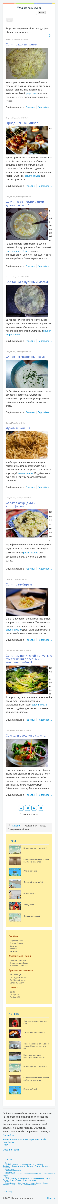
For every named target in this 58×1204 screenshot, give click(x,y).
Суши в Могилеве (29, 1180)
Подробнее (9, 1135)
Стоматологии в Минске (13, 1174)
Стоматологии (10, 1172)
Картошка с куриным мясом (27, 281)
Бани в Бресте (36, 1183)
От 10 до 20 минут (18, 977)
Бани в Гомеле (10, 1183)
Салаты (13, 945)
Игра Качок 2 (30, 893)
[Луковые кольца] (27, 444)
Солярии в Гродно (33, 1166)
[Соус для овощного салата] (27, 752)
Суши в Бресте (23, 1178)
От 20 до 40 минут (18, 980)
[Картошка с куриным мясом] (27, 300)
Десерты (13, 951)
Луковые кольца (18, 427)
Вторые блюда (16, 943)
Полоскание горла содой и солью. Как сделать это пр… (36, 1046)
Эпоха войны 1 (30, 870)
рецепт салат (32, 93)
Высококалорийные (19, 965)
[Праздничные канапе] (27, 140)
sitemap (8, 1191)
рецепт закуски (33, 175)
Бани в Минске (23, 1183)
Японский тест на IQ (33, 882)
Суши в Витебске (38, 1178)
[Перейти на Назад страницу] (27, 808)
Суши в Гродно (15, 1180)
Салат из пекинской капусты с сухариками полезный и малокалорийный (29, 659)
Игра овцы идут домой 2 (35, 848)
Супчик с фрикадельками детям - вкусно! (25, 203)
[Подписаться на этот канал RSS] (50, 35)
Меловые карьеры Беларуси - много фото (34, 1056)
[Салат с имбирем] (27, 601)
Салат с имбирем (19, 584)
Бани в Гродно (17, 1184)
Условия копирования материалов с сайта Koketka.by (25, 1140)
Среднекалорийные (19, 962)
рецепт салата (30, 552)
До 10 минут (15, 974)
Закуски (13, 948)
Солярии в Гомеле (18, 1166)
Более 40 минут (17, 982)
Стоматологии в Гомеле (33, 1174)
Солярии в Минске (11, 1164)
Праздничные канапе (22, 122)
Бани (7, 1181)
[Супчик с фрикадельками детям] (27, 223)
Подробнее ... (45, 107)
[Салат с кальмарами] (27, 63)
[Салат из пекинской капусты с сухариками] (27, 679)
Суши (7, 1177)
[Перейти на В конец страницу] (40, 808)
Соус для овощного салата (26, 735)
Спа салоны (9, 1169)
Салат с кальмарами (21, 44)
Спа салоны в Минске (13, 1170)
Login (5, 1144)
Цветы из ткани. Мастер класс (35, 1022)
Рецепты (30, 107)
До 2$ (12, 991)
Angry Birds (29, 904)
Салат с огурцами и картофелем (21, 504)
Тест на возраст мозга (34, 1032)
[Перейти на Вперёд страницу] (34, 808)
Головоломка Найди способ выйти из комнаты (36, 860)
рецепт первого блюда (17, 251)
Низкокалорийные (18, 960)
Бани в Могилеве (30, 1184)
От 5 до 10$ (15, 997)
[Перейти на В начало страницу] (21, 808)
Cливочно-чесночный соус (25, 356)
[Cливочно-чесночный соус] (27, 373)
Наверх (51, 1198)
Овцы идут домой (32, 915)
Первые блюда (16, 940)
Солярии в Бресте (27, 1164)
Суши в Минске (10, 1178)
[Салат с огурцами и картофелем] (27, 523)
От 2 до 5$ (14, 994)
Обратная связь (11, 1149)
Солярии (8, 1163)
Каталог (9, 1159)
